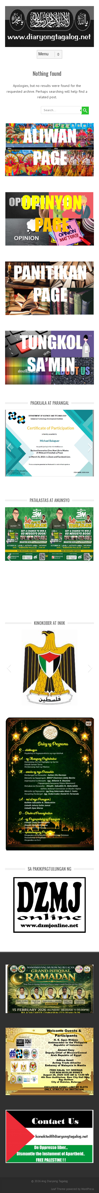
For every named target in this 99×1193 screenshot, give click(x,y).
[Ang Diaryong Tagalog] (49, 45)
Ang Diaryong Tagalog (54, 1181)
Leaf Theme (58, 1189)
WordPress (87, 1189)
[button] (8, 447)
